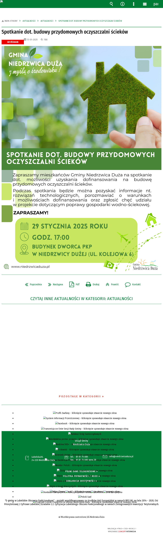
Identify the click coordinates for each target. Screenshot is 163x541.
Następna (54, 283)
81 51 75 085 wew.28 (86, 459)
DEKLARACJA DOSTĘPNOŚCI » (81, 480)
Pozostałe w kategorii (80, 396)
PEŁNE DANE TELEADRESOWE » (81, 471)
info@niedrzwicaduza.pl (121, 456)
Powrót (111, 283)
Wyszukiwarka (111, 4)
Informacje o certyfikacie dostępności (41, 530)
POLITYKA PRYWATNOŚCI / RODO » (81, 476)
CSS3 (81, 530)
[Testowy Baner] (112, 492)
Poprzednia (32, 283)
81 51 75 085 (82, 456)
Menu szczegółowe (133, 4)
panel (155, 4)
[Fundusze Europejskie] (53, 492)
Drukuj (91, 283)
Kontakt (131, 283)
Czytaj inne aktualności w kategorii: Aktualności (81, 298)
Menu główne (144, 4)
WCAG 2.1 (91, 529)
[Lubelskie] (97, 492)
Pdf (73, 283)
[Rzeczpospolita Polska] (78, 492)
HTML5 (76, 530)
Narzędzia (122, 4)
